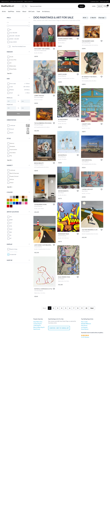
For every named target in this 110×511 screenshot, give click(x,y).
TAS (11, 226)
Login (93, 6)
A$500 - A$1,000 (14, 39)
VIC (11, 216)
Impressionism (13, 149)
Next (92, 308)
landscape (12, 125)
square (11, 132)
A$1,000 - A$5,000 (15, 35)
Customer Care (94, 1)
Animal (11, 182)
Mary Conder (84, 321)
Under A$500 (13, 42)
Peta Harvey (84, 325)
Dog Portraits (36, 329)
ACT (11, 223)
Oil (10, 63)
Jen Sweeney (84, 327)
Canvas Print (13, 59)
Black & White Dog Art (39, 327)
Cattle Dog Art (37, 325)
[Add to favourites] (54, 49)
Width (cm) (9, 97)
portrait (12, 129)
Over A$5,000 (13, 32)
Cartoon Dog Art (37, 323)
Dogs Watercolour (37, 321)
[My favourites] (105, 6)
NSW (11, 219)
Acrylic (11, 56)
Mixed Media (13, 69)
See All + (9, 73)
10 (86, 308)
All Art (4, 11)
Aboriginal (12, 146)
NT (10, 238)
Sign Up (100, 6)
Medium (12, 89)
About (24, 11)
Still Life (12, 179)
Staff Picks (11, 11)
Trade (38, 11)
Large (11, 86)
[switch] (9, 46)
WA (11, 232)
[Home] (7, 6)
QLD (11, 229)
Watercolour (13, 66)
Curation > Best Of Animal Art (59, 328)
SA (10, 235)
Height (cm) (10, 104)
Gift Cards (31, 11)
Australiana (13, 152)
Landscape (12, 170)
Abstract (12, 143)
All (10, 29)
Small (11, 93)
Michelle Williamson (86, 323)
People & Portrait (14, 176)
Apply (18, 113)
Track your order (104, 1)
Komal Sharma (84, 329)
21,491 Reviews (85, 337)
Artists (18, 11)
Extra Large (13, 83)
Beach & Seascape (14, 173)
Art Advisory (46, 11)
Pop (11, 155)
